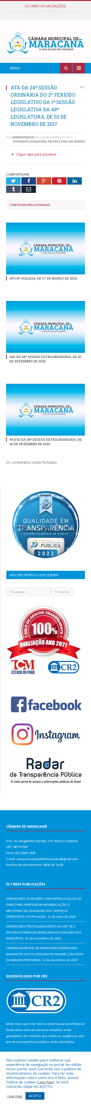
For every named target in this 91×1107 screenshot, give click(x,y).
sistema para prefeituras (65, 1024)
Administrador (23, 137)
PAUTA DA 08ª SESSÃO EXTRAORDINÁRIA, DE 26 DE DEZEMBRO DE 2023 (45, 441)
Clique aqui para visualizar (36, 154)
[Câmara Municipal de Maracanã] (45, 42)
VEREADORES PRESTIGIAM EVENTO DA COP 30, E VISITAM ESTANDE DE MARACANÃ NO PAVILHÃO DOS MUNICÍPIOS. (46, 11)
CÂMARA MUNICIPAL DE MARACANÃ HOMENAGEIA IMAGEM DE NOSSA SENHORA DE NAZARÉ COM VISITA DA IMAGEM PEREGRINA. (44, 954)
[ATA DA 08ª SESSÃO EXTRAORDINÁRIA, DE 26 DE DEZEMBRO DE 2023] (45, 327)
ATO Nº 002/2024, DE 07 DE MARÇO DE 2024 (43, 278)
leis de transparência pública (27, 1042)
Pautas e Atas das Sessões (66, 141)
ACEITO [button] (35, 1095)
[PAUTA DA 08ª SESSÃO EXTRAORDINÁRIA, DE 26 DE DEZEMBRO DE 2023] (45, 410)
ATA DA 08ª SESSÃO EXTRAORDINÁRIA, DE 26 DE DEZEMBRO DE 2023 (45, 359)
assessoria (39, 1030)
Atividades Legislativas (29, 141)
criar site (35, 1024)
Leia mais (45, 1082)
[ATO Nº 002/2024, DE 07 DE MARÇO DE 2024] (45, 248)
